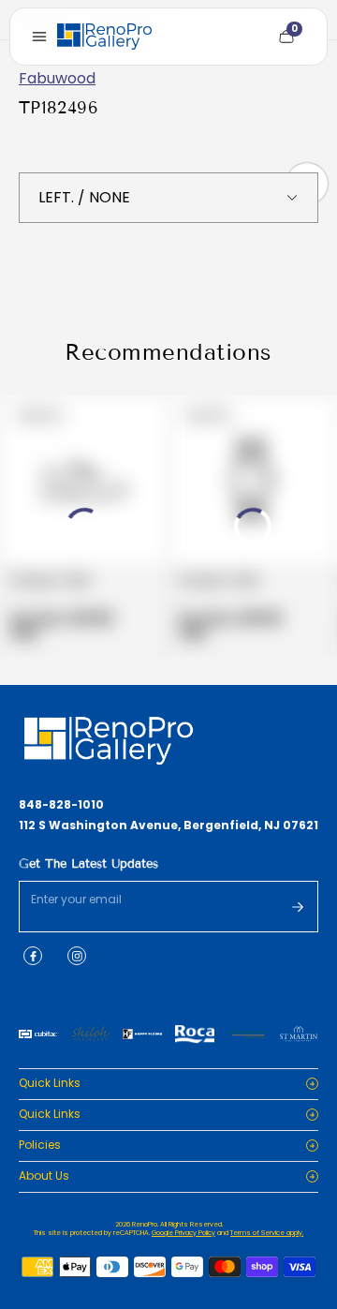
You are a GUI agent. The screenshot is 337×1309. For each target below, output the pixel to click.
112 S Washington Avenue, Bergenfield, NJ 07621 (168, 825)
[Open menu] (39, 36)
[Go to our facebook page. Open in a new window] (32, 955)
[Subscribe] (297, 907)
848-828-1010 (61, 804)
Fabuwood (57, 78)
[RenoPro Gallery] (104, 36)
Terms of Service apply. (266, 1232)
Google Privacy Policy (183, 1232)
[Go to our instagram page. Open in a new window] (76, 955)
